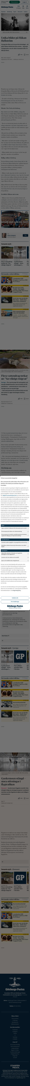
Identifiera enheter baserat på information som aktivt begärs (13, 546)
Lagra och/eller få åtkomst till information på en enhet (14, 528)
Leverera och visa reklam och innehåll (10, 557)
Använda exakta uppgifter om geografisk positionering (14, 542)
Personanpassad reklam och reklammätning (11, 531)
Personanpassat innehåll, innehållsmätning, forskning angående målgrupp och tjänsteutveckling (13, 535)
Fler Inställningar (15, 601)
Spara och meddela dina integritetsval (10, 560)
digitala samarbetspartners (10, 495)
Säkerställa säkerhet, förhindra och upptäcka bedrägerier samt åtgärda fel (11, 553)
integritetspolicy (16, 590)
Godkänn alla (15, 598)
